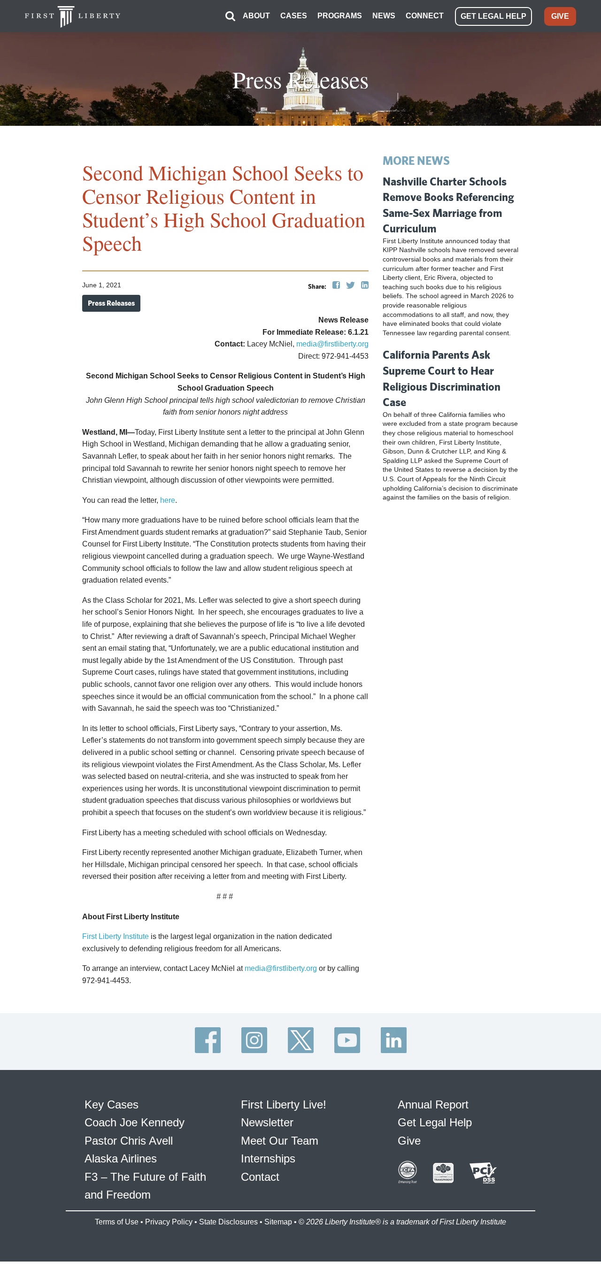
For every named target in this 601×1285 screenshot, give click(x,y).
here (167, 500)
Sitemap (278, 1222)
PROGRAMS (339, 16)
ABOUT (256, 16)
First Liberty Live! (283, 1104)
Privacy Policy (169, 1222)
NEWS (383, 16)
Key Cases (112, 1104)
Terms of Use (117, 1222)
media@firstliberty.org (332, 344)
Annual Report (433, 1104)
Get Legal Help (435, 1122)
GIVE (560, 16)
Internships (268, 1158)
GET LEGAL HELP (493, 16)
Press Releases (111, 303)
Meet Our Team (279, 1140)
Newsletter (267, 1122)
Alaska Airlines (121, 1158)
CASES (293, 16)
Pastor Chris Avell (129, 1140)
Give (409, 1140)
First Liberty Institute (115, 936)
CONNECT (425, 16)
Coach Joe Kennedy (135, 1122)
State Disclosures (228, 1222)
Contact (260, 1176)
